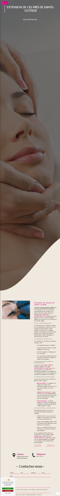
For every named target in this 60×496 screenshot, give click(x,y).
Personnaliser (8, 493)
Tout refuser (7, 490)
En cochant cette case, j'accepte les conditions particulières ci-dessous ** (26, 494)
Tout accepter (8, 488)
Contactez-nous (50, 445)
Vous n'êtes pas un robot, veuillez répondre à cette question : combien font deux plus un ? (28, 489)
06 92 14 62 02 (39, 456)
